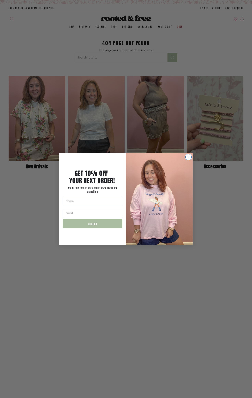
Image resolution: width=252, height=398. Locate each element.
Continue (93, 224)
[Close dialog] (188, 157)
